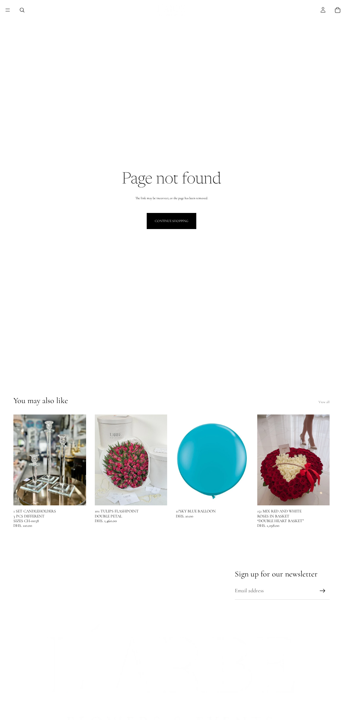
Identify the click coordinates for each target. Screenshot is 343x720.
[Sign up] (323, 591)
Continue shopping (171, 221)
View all (324, 402)
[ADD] (76, 495)
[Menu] (7, 10)
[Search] (22, 10)
